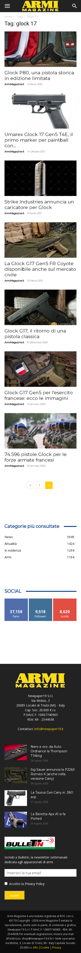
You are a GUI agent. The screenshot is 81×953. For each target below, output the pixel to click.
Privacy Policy (35, 884)
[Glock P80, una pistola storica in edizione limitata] (40, 49)
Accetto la (16, 884)
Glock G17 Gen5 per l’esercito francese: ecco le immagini (38, 395)
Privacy (56, 947)
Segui (41, 600)
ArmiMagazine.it (14, 84)
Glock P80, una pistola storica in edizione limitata (39, 75)
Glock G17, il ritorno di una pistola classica (35, 333)
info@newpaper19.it (48, 729)
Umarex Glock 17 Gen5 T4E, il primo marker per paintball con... (38, 140)
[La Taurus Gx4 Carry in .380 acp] (15, 798)
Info (35, 947)
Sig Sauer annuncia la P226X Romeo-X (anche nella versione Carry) (53, 774)
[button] (7, 6)
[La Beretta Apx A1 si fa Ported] (15, 820)
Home (8, 17)
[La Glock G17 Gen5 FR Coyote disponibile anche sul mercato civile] (40, 240)
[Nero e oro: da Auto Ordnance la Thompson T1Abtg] (15, 752)
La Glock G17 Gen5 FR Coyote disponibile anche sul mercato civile (40, 269)
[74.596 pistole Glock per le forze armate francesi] (40, 431)
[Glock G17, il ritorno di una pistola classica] (40, 307)
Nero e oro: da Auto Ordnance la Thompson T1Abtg (49, 751)
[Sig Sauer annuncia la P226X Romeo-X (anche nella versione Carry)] (15, 775)
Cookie (44, 947)
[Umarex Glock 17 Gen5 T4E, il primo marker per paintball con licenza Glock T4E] (40, 111)
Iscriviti (65, 600)
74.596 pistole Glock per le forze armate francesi (35, 457)
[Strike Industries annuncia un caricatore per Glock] (40, 178)
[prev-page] (30, 485)
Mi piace (16, 600)
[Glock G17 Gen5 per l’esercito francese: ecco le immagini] (40, 369)
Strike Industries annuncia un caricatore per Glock (39, 204)
